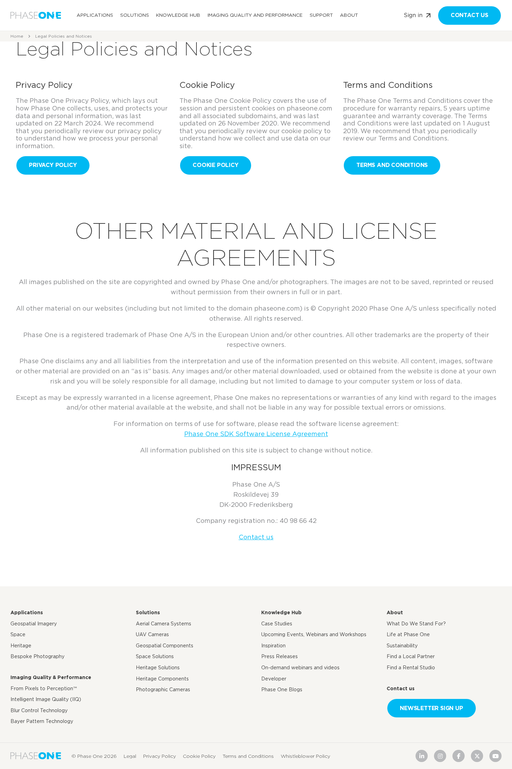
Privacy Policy (53, 165)
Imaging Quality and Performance (255, 15)
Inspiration (273, 645)
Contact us (469, 15)
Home (16, 36)
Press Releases (279, 656)
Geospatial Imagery (33, 623)
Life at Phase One (408, 634)
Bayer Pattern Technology (41, 721)
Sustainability (402, 645)
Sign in (413, 15)
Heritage (20, 645)
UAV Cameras (152, 634)
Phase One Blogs (281, 689)
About (349, 15)
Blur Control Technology (39, 710)
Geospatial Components (164, 645)
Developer (273, 679)
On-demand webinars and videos (300, 667)
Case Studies (276, 623)
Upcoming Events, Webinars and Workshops (313, 634)
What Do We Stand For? (416, 623)
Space (17, 634)
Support (321, 15)
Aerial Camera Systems (163, 623)
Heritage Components (162, 679)
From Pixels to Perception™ (43, 688)
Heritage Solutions (158, 667)
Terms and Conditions (392, 165)
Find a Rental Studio (411, 667)
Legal (130, 756)
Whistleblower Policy (305, 756)
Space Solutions (155, 656)
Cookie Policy (215, 165)
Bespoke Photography (37, 656)
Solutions (134, 15)
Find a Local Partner (411, 656)
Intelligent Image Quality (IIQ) (45, 699)
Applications (95, 15)
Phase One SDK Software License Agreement (256, 433)
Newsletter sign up (431, 708)
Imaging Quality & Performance (50, 677)
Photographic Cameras (163, 689)
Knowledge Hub (178, 15)
